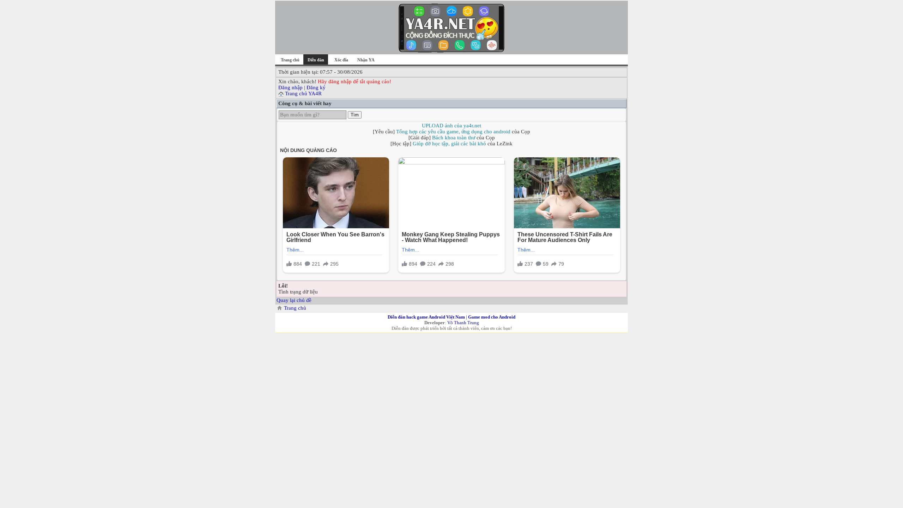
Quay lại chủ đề (294, 300)
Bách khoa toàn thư (453, 137)
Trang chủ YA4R (303, 93)
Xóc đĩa (341, 60)
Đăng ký (316, 87)
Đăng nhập (290, 87)
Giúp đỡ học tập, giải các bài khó (449, 143)
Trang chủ (290, 60)
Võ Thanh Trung (463, 322)
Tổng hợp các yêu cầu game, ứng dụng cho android (453, 131)
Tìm (355, 114)
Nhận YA (366, 60)
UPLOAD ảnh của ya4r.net (451, 125)
